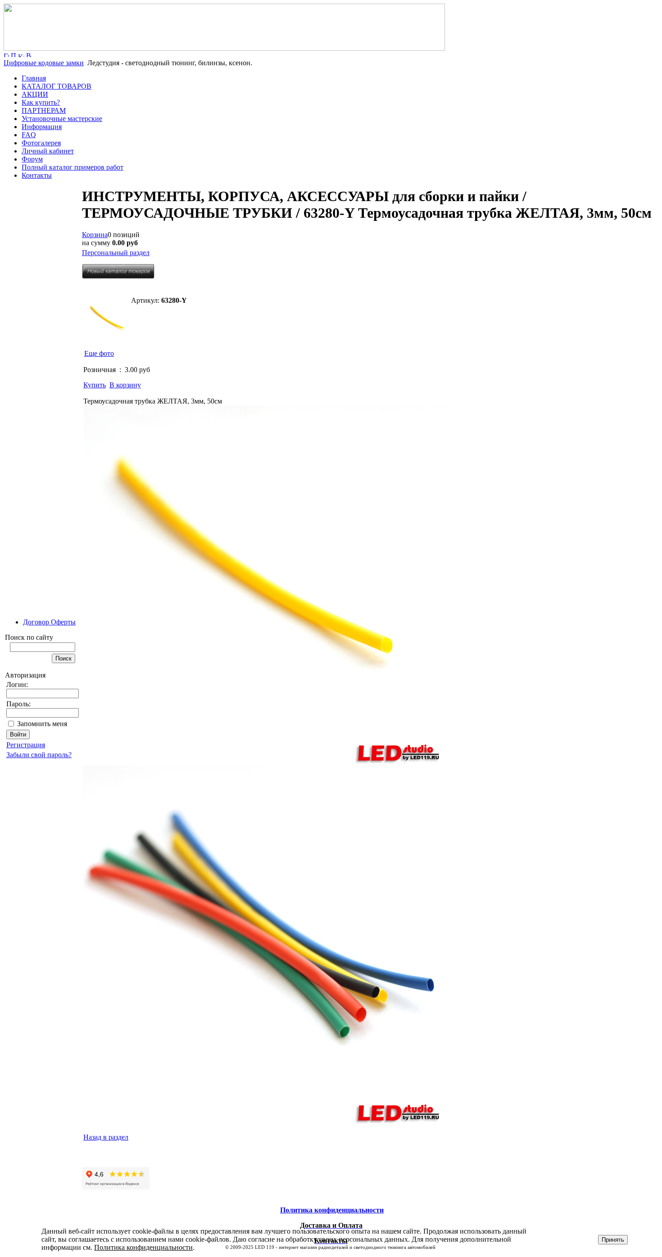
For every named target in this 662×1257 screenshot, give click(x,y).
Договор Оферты (49, 622)
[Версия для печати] (29, 54)
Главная (34, 78)
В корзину (125, 385)
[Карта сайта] (21, 54)
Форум (32, 159)
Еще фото (99, 353)
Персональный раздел (116, 252)
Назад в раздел (105, 1137)
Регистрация (25, 745)
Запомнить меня (42, 723)
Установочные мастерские (62, 118)
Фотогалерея (41, 143)
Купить (94, 385)
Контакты (37, 175)
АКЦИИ (35, 94)
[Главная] (224, 48)
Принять (613, 1239)
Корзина (95, 234)
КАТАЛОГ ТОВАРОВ (56, 86)
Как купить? (41, 102)
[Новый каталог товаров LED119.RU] (118, 276)
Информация (42, 126)
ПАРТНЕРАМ (44, 110)
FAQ (29, 135)
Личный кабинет (48, 151)
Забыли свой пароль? (39, 755)
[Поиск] (13, 54)
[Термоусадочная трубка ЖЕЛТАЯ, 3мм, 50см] (106, 318)
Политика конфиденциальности (143, 1247)
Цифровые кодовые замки (44, 63)
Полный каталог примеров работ (72, 167)
